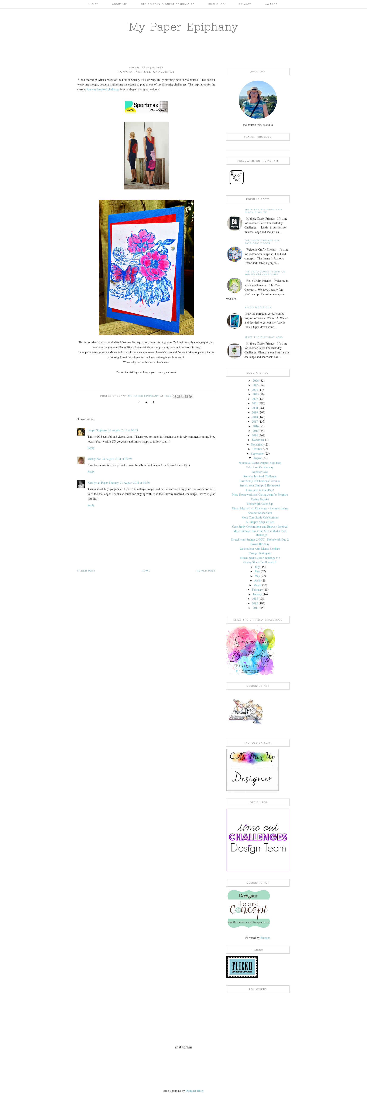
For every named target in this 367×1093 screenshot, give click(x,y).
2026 (256, 380)
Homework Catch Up (260, 504)
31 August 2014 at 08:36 (135, 483)
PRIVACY (245, 4)
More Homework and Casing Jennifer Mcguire (260, 494)
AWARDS (271, 4)
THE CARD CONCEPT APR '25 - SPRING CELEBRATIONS (266, 273)
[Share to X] (182, 396)
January (257, 594)
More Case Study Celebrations (260, 517)
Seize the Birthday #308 (263, 337)
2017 (255, 421)
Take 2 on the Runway (259, 467)
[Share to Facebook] (186, 396)
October (257, 449)
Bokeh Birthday (259, 544)
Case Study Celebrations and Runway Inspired (260, 526)
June (257, 571)
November (257, 444)
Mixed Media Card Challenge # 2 (260, 558)
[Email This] (174, 396)
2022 (255, 399)
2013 (255, 599)
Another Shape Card (260, 513)
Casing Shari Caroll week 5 (259, 562)
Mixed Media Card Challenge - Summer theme (260, 508)
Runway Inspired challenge (103, 89)
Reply (91, 448)
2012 (255, 603)
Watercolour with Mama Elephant (260, 548)
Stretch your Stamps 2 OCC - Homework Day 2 (260, 539)
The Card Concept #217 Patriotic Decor (262, 242)
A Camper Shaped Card (260, 522)
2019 (255, 412)
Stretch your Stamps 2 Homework (260, 485)
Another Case (260, 472)
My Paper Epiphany (184, 26)
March (257, 585)
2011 (256, 608)
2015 (256, 431)
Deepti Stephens (97, 430)
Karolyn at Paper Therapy (103, 483)
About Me (119, 4)
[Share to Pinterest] (190, 396)
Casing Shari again (260, 553)
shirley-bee (94, 459)
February (257, 589)
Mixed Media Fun (258, 307)
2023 (256, 394)
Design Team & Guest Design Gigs (168, 4)
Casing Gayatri (260, 499)
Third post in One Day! (260, 490)
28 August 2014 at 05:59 (117, 459)
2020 (255, 408)
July (257, 567)
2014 (255, 435)
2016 (256, 426)
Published (216, 4)
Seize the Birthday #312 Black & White (263, 211)
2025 (256, 385)
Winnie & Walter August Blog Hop (260, 463)
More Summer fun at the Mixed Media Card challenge (260, 533)
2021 (255, 403)
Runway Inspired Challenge (260, 476)
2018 (255, 417)
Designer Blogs (195, 1091)
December (258, 440)
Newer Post (205, 570)
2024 (255, 390)
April (257, 580)
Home (94, 4)
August (257, 458)
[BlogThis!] (178, 396)
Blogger (265, 938)
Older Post (86, 570)
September (257, 453)
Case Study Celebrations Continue (260, 481)
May (257, 576)
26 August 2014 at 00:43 (123, 430)
